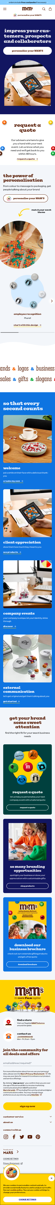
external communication (18, 690)
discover (8, 626)
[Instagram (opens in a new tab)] (6, 1137)
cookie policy (16, 1190)
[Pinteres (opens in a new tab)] (38, 1137)
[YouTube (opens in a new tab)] (30, 1137)
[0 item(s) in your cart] (50, 9)
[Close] (51, 1178)
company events (19, 613)
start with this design (26, 325)
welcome (11, 468)
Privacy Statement (11, 1163)
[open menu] (4, 9)
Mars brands (9, 1090)
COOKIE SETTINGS (10, 1159)
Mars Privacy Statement (33, 1074)
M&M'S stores (38, 1023)
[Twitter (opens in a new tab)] (22, 1137)
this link (35, 1095)
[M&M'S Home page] (27, 9)
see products (10, 552)
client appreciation (22, 542)
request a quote (26, 159)
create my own (11, 481)
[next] (51, 301)
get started (10, 701)
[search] (43, 9)
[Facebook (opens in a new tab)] (14, 1137)
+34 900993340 (25, 1037)
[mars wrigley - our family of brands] (11, 1151)
